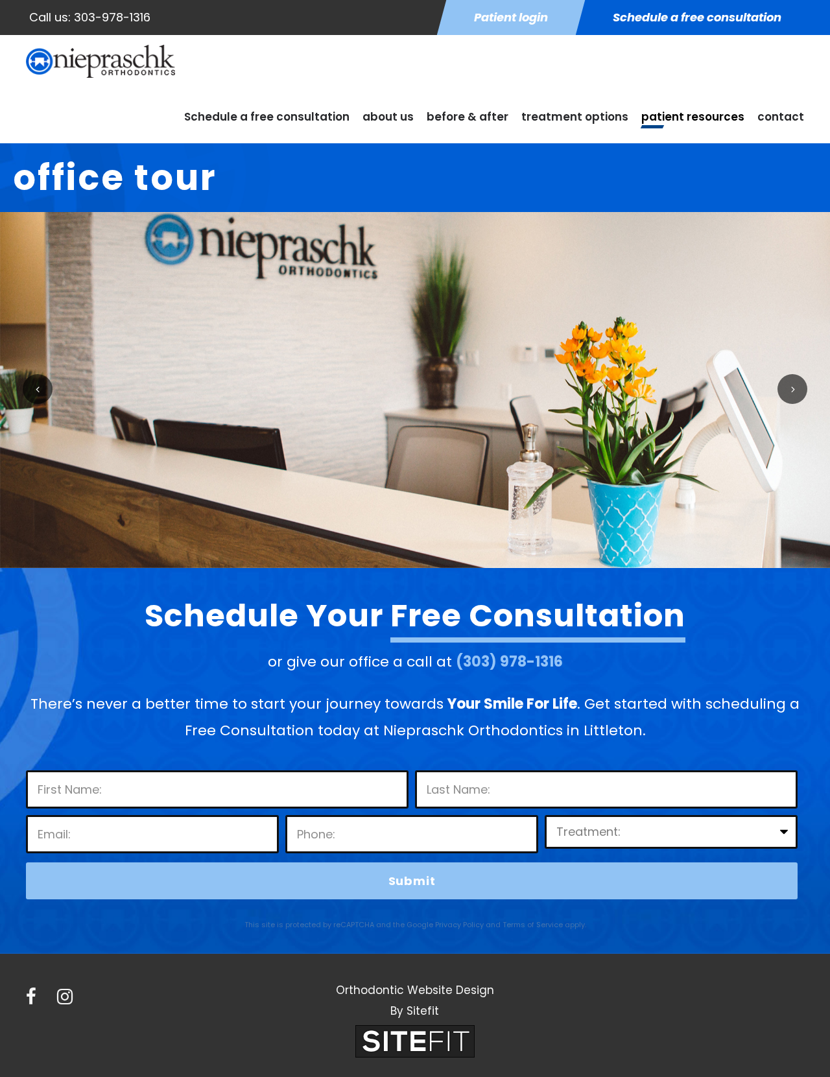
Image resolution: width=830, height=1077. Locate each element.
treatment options (574, 116)
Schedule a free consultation (267, 116)
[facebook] (31, 997)
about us (388, 116)
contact (780, 116)
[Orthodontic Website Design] (415, 1040)
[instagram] (65, 997)
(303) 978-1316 (509, 662)
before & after (467, 116)
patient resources (692, 116)
